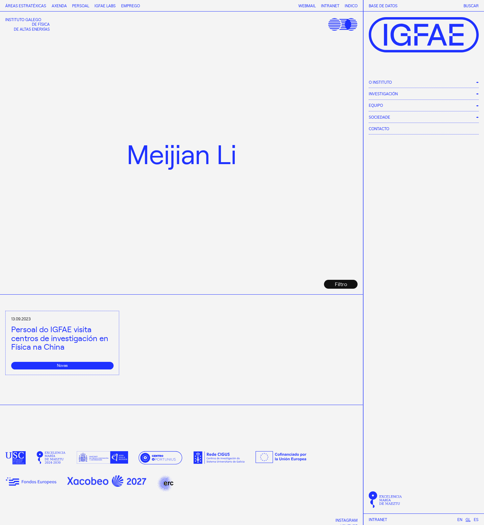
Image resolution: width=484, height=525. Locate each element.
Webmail (307, 5)
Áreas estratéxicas (25, 5)
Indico (351, 5)
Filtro (341, 283)
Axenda (59, 5)
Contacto (379, 128)
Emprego (130, 5)
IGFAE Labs (105, 5)
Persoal (80, 5)
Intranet (378, 519)
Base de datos (383, 5)
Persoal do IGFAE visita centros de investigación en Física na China (59, 337)
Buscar (471, 5)
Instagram (347, 520)
